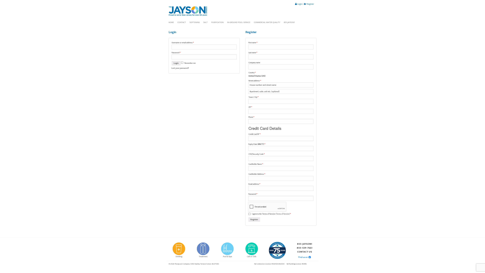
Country (252, 73)
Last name (252, 53)
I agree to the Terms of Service (271, 214)
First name (252, 43)
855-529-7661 (304, 247)
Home (171, 22)
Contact (181, 22)
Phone (251, 117)
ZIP (250, 107)
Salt (205, 22)
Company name (254, 63)
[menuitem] (171, 22)
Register (254, 219)
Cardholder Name (255, 164)
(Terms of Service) (283, 214)
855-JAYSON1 (289, 22)
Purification (217, 22)
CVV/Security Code (256, 154)
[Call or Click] (251, 248)
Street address (254, 81)
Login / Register (305, 4)
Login (176, 63)
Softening (195, 22)
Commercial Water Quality (267, 22)
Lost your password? (180, 68)
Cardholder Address (256, 174)
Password (176, 53)
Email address (254, 184)
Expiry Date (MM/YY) (256, 144)
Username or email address (183, 43)
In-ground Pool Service (238, 22)
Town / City (253, 97)
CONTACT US (304, 251)
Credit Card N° (254, 134)
